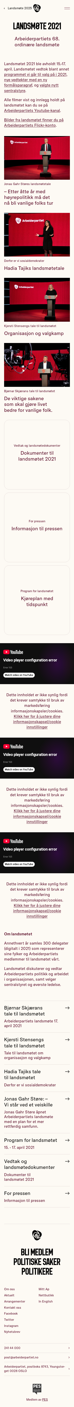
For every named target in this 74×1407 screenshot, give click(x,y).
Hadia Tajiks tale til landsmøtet (22, 1074)
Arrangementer (14, 1301)
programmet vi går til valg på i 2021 (35, 74)
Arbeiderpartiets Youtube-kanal (32, 110)
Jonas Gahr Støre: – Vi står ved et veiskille (28, 1102)
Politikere (37, 1271)
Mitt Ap (44, 1289)
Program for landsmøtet (30, 1140)
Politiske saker (37, 1261)
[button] (37, 721)
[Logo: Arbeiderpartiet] (37, 8)
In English (46, 1301)
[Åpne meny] (67, 8)
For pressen (17, 1193)
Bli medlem (37, 1252)
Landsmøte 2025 (20, 8)
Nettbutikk (46, 1295)
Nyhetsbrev (12, 1332)
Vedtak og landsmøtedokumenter (29, 1164)
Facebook (11, 1313)
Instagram (11, 1326)
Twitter (9, 1320)
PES (45, 1399)
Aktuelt (9, 1295)
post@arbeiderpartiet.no (21, 1357)
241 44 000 (12, 1348)
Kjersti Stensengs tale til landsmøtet (24, 1042)
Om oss (9, 1289)
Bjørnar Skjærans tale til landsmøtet (24, 1011)
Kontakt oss (12, 1307)
